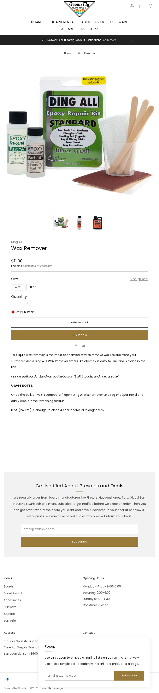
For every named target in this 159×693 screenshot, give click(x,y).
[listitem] (79, 40)
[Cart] (141, 6)
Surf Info (89, 29)
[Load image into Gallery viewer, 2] (79, 222)
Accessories (92, 22)
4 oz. (18, 287)
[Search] (151, 6)
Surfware (119, 22)
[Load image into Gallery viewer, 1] (61, 222)
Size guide (139, 279)
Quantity (19, 296)
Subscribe (129, 675)
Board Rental (63, 22)
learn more (109, 40)
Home (67, 53)
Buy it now (79, 335)
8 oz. (33, 287)
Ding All (16, 242)
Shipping (16, 266)
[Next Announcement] (132, 40)
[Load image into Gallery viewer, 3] (97, 222)
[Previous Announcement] (27, 40)
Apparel (68, 29)
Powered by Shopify (15, 688)
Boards (38, 22)
